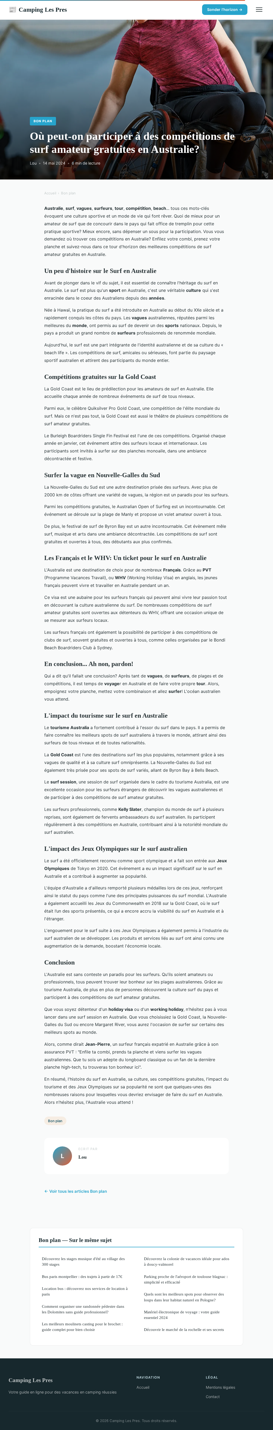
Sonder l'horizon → (224, 9)
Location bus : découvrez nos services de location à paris (85, 1291)
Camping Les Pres (38, 9)
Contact (213, 1396)
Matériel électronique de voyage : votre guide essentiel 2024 (182, 1315)
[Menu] (259, 9)
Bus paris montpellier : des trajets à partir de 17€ (82, 1276)
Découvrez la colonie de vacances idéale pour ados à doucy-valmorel (186, 1261)
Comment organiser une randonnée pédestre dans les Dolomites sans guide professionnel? (83, 1309)
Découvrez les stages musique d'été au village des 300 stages (83, 1261)
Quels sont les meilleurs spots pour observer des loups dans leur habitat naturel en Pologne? (184, 1297)
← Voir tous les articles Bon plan (75, 1191)
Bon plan (43, 121)
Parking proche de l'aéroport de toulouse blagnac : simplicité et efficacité (186, 1279)
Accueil (50, 193)
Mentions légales (220, 1387)
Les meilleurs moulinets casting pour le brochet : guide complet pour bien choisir (82, 1327)
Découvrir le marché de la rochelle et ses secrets (184, 1329)
